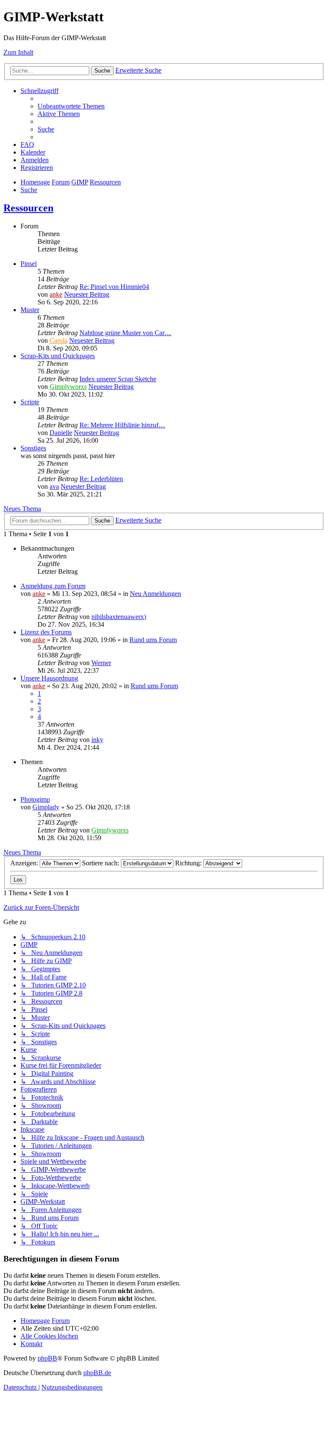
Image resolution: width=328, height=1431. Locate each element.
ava (54, 486)
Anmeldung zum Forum (52, 586)
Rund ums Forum (153, 639)
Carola (58, 340)
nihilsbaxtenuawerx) (118, 616)
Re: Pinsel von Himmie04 (114, 286)
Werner (101, 662)
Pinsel (28, 263)
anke (56, 294)
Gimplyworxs (68, 386)
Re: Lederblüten (101, 478)
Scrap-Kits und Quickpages (57, 355)
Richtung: (189, 863)
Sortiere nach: (101, 863)
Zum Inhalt (18, 52)
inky (97, 739)
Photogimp (35, 799)
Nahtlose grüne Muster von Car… (125, 332)
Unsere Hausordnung (49, 678)
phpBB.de (97, 1372)
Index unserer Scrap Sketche (117, 379)
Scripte (29, 402)
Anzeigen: (25, 863)
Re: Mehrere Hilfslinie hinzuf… (122, 425)
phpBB (47, 1358)
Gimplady (45, 807)
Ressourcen (28, 207)
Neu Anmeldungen (155, 593)
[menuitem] (71, 106)
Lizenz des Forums (46, 632)
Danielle (61, 432)
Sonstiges (33, 448)
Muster (29, 309)
